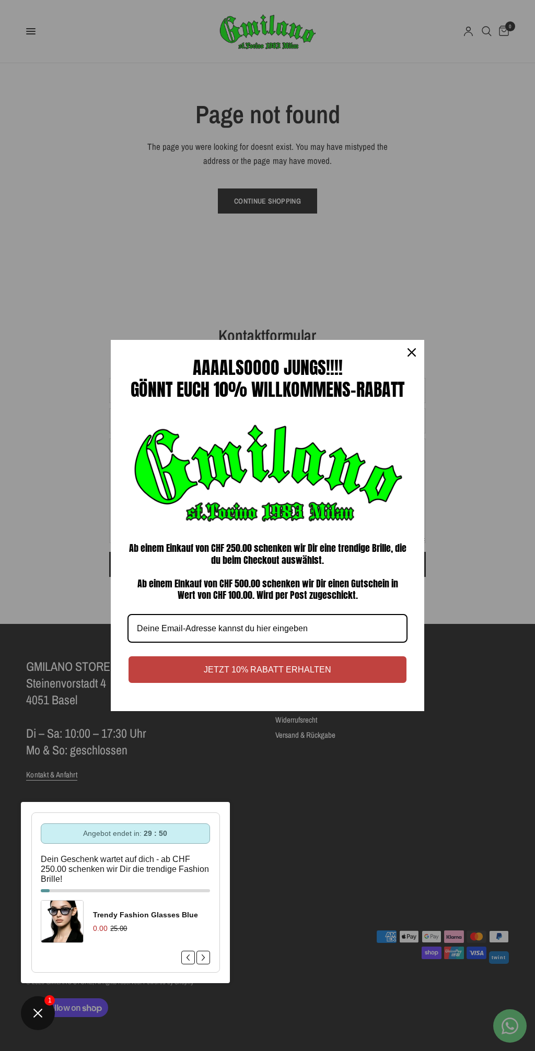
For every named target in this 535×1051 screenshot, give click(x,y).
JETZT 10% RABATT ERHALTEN (267, 669)
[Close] (411, 352)
